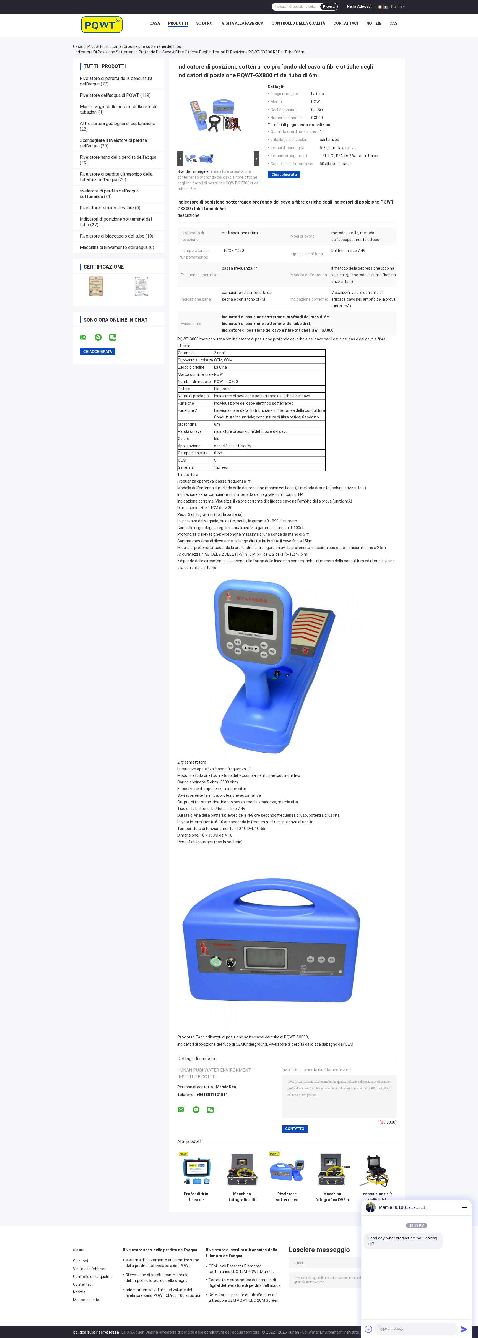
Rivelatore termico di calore (107, 207)
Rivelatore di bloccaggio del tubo (112, 236)
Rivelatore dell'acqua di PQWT (109, 95)
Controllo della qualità (298, 23)
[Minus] (464, 1207)
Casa (155, 23)
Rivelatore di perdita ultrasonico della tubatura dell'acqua (116, 176)
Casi (393, 23)
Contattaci (345, 23)
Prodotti (178, 23)
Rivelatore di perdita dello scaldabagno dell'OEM (311, 1044)
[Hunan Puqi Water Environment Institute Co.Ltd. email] (87, 337)
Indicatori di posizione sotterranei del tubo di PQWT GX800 (256, 1037)
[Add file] (368, 1329)
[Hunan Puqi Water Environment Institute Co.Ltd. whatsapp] (101, 337)
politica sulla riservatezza (96, 1332)
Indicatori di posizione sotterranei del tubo (143, 46)
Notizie (373, 23)
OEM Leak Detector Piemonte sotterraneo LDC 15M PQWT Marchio (242, 1269)
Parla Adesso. (359, 6)
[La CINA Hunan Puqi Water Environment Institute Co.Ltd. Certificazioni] (96, 286)
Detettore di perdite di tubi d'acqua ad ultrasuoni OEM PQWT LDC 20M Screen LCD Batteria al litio (244, 1298)
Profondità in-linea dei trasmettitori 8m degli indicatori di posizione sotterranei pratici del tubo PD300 (196, 1197)
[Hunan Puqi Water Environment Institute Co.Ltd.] (101, 24)
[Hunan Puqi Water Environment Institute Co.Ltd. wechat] (116, 337)
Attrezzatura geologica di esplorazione (117, 123)
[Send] (464, 1329)
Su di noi (205, 23)
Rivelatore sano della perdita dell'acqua (118, 157)
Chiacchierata (284, 174)
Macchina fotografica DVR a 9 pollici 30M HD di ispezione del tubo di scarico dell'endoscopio (332, 1197)
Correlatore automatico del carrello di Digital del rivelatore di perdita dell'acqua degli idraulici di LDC (245, 1283)
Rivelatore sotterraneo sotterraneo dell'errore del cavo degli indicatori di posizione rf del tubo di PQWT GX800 (287, 1197)
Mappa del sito (86, 1300)
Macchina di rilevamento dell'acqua (114, 247)
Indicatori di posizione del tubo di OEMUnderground (222, 1044)
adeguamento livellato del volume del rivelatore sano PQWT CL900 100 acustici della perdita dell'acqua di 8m (163, 1293)
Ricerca (329, 7)
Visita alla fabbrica (242, 23)
